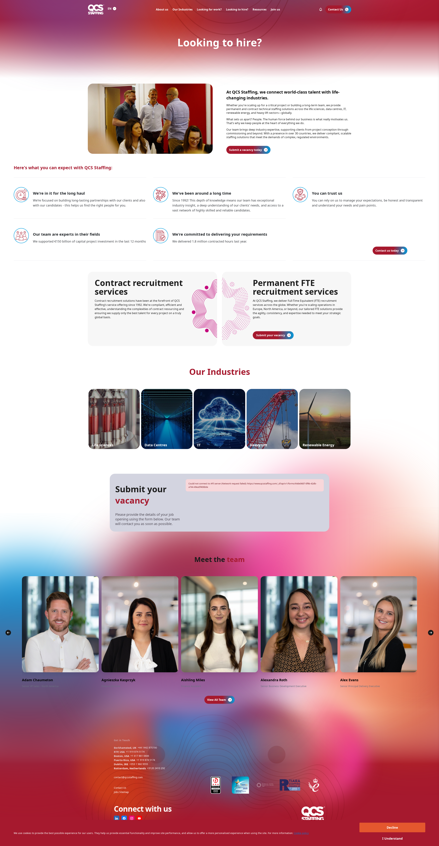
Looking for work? (209, 9)
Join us (275, 9)
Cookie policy (301, 833)
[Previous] (8, 632)
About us (162, 9)
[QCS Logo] (96, 9)
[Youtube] (139, 818)
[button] (321, 9)
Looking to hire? (237, 9)
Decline (392, 827)
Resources (259, 9)
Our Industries (183, 9)
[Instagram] (131, 818)
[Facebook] (124, 818)
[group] (60, 632)
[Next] (431, 632)
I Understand (392, 838)
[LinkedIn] (116, 818)
